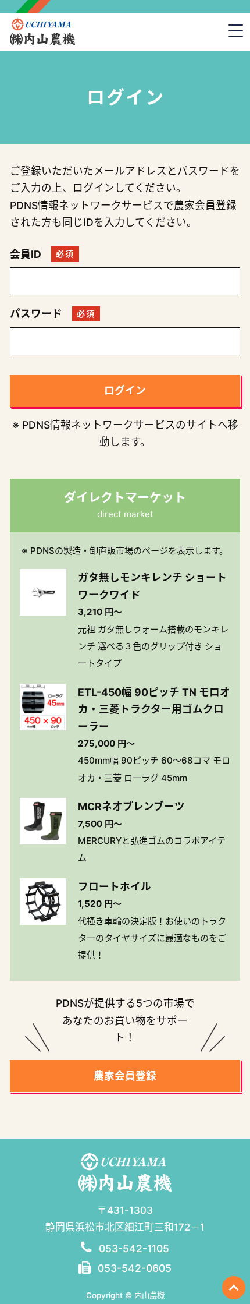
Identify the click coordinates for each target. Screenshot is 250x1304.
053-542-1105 (134, 1248)
